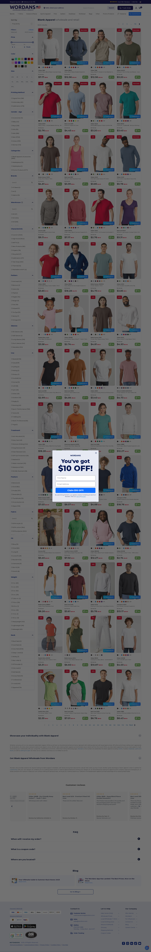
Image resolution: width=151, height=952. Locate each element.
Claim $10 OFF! (75, 490)
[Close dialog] (96, 453)
